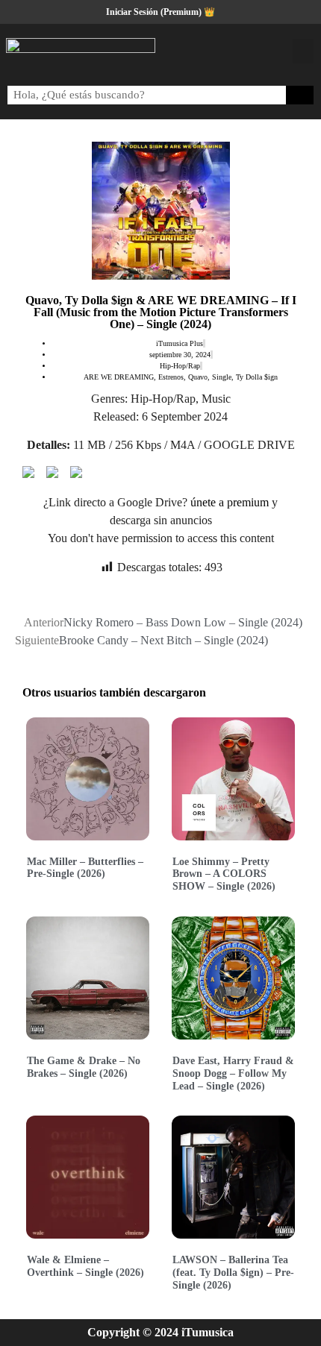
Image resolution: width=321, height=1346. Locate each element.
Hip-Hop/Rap (180, 366)
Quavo (198, 377)
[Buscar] (300, 95)
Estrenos (171, 377)
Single (221, 377)
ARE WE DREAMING (119, 377)
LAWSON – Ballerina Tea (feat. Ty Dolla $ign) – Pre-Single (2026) (233, 1272)
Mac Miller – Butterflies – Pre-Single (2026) (85, 868)
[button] (303, 51)
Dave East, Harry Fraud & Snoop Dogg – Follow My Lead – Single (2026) (233, 1073)
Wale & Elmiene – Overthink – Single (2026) (85, 1266)
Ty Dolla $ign (257, 377)
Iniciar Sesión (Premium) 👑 (160, 12)
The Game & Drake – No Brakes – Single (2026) (83, 1067)
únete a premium (229, 502)
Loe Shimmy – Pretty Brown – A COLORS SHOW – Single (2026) (223, 874)
